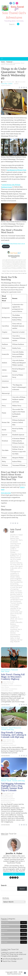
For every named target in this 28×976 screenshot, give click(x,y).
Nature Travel (6, 781)
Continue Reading (5, 824)
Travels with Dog (18, 781)
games (16, 83)
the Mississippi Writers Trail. (16, 170)
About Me (14, 874)
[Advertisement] (14, 42)
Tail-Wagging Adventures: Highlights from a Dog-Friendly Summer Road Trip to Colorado (13, 787)
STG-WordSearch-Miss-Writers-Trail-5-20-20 (13, 243)
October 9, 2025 (8, 795)
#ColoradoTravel (7, 797)
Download (6, 246)
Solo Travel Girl (8, 82)
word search (5, 85)
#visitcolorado (6, 802)
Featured (4, 83)
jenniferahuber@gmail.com (13, 959)
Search (4, 885)
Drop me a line (6, 493)
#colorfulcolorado (8, 798)
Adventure (5, 779)
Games (10, 83)
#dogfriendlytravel (8, 800)
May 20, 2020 (21, 82)
